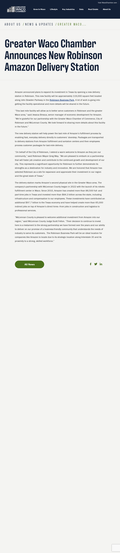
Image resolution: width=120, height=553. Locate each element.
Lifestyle (54, 9)
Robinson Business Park (62, 99)
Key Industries (68, 9)
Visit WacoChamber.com (107, 2)
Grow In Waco (39, 9)
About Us (107, 9)
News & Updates (40, 24)
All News (29, 264)
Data (81, 9)
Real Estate (93, 9)
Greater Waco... (72, 24)
